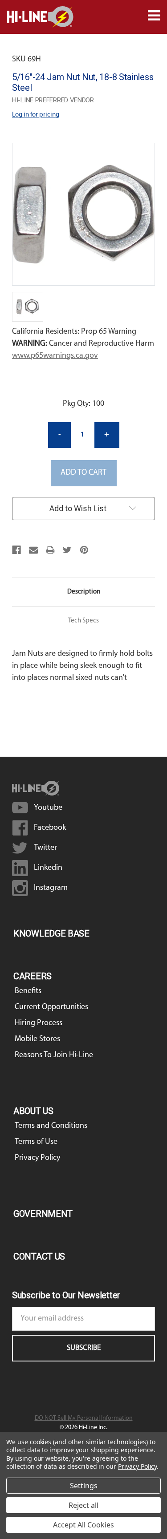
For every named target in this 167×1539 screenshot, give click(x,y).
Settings (84, 1486)
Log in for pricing (35, 115)
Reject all (83, 1505)
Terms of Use (36, 1142)
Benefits (28, 991)
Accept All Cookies (83, 1525)
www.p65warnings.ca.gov (55, 356)
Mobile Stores (37, 1039)
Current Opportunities (51, 1007)
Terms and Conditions (51, 1126)
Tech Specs (83, 621)
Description (83, 592)
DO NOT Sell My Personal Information (84, 1418)
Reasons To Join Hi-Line (54, 1055)
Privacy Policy (37, 1158)
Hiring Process (38, 1023)
